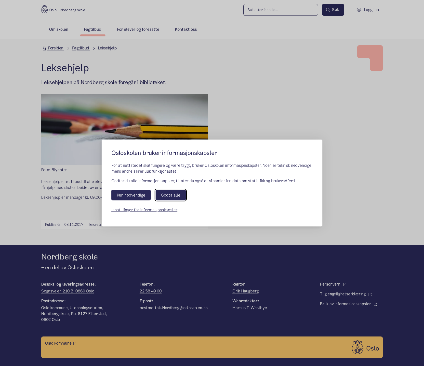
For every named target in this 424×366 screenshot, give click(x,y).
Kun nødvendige (131, 195)
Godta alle (170, 195)
